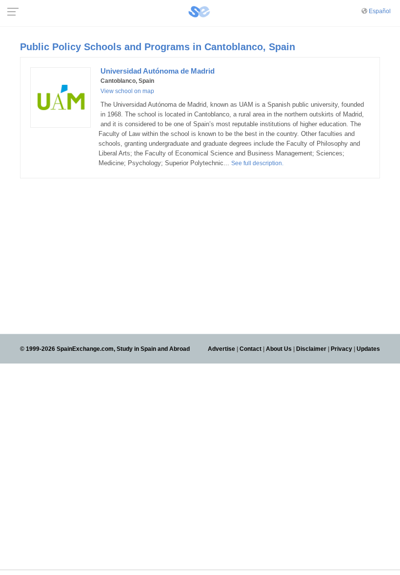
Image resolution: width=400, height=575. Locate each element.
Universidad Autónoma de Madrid (157, 71)
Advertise (221, 348)
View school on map (127, 91)
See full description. (257, 163)
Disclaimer (311, 348)
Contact (250, 348)
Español (380, 11)
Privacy (341, 348)
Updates (368, 348)
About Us (279, 348)
